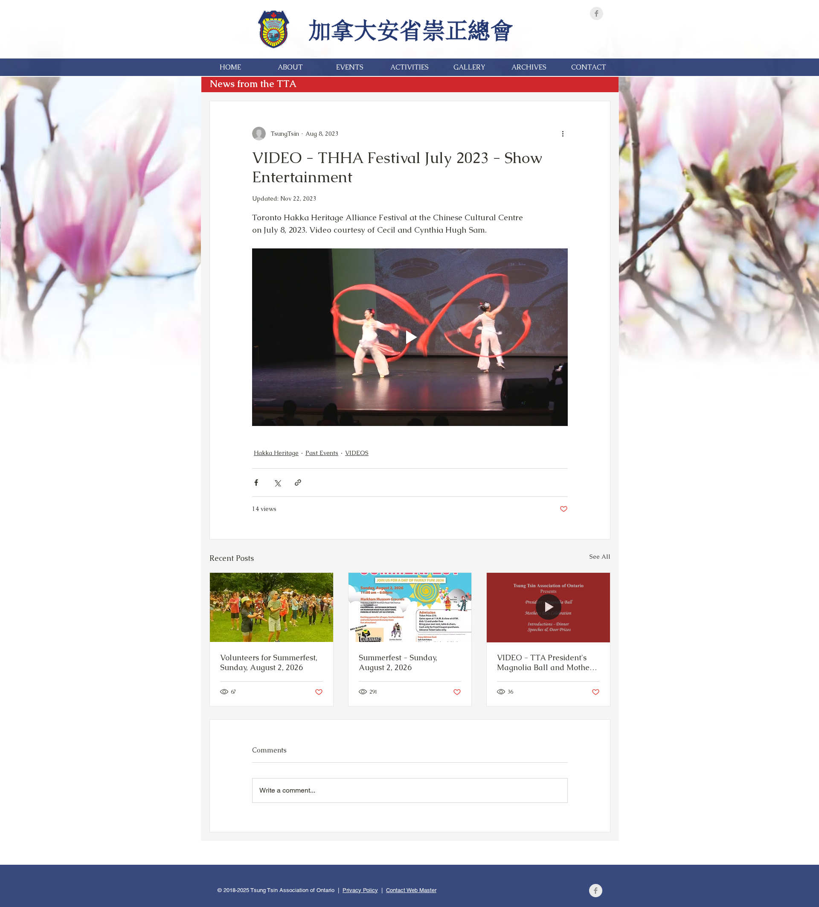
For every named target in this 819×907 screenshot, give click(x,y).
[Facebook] (596, 13)
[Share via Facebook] (256, 482)
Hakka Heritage (276, 453)
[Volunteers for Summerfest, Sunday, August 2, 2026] (271, 607)
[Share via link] (298, 482)
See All (600, 556)
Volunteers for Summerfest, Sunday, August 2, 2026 (268, 662)
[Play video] (410, 337)
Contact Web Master (411, 890)
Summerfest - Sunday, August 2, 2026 (398, 662)
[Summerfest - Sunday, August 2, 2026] (410, 607)
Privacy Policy (360, 890)
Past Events (321, 453)
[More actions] (563, 133)
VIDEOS (357, 453)
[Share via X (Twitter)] (277, 482)
